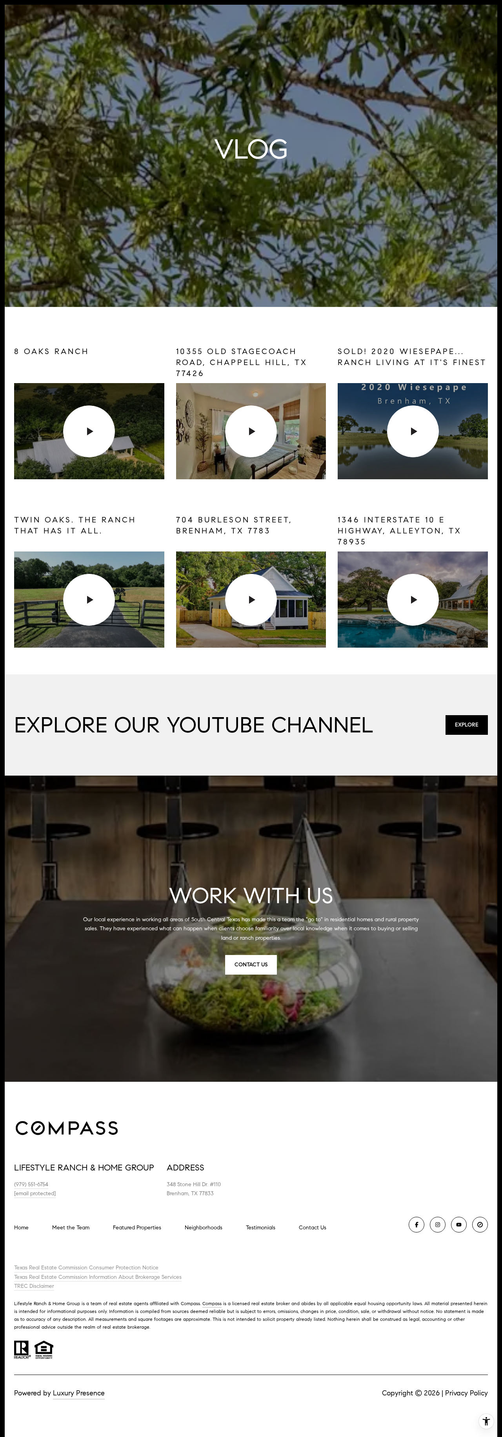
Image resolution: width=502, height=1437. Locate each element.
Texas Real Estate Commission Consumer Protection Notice (86, 1267)
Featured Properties (137, 1227)
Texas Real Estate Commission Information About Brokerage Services (98, 1277)
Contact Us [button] (251, 964)
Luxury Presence (79, 1393)
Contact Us (312, 1228)
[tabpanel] (251, 497)
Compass (212, 1303)
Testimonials (260, 1227)
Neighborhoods (203, 1227)
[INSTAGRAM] (438, 1224)
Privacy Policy (466, 1393)
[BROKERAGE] (480, 1224)
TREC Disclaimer (34, 1286)
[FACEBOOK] (416, 1224)
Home (21, 1227)
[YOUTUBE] (459, 1224)
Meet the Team (70, 1227)
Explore (466, 724)
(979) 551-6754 (31, 1184)
